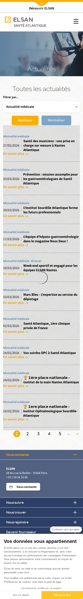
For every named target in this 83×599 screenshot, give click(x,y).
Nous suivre (15, 502)
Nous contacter (18, 454)
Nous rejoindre (17, 522)
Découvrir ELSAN (41, 9)
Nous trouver (16, 512)
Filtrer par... (10, 97)
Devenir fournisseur (21, 532)
